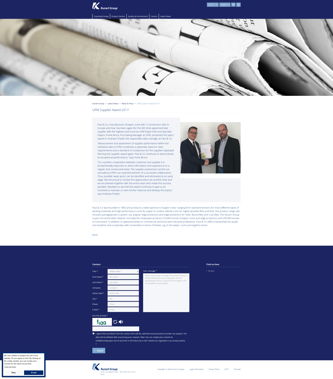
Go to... (212, 4)
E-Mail (95, 309)
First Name (97, 277)
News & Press (127, 103)
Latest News (165, 16)
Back (95, 234)
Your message (150, 271)
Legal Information (197, 369)
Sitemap (237, 369)
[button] (115, 321)
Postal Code (98, 293)
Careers (154, 16)
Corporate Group (101, 16)
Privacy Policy (214, 369)
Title (95, 271)
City (94, 298)
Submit (99, 350)
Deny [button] (14, 373)
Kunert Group (98, 103)
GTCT (227, 369)
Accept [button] (33, 373)
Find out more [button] (10, 367)
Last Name (97, 282)
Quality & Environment (138, 16)
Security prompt (100, 315)
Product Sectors (118, 16)
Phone (95, 304)
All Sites (211, 271)
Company (96, 288)
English (224, 4)
